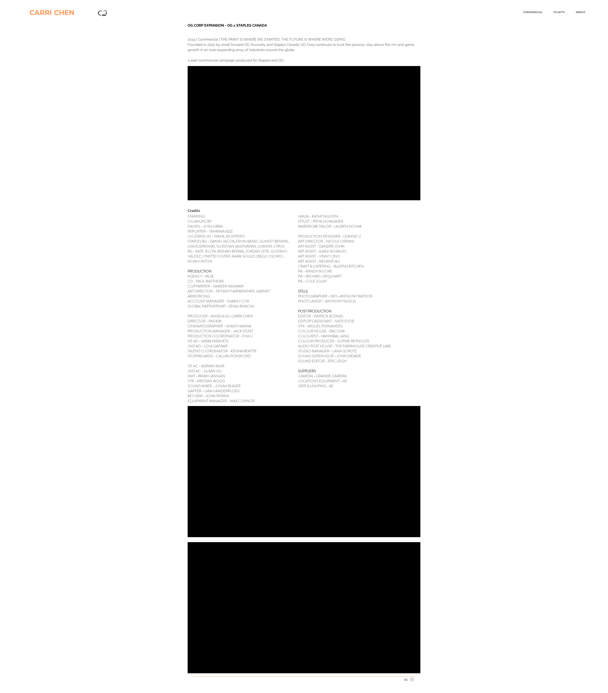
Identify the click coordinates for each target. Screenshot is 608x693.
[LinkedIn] (406, 679)
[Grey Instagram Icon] (412, 679)
